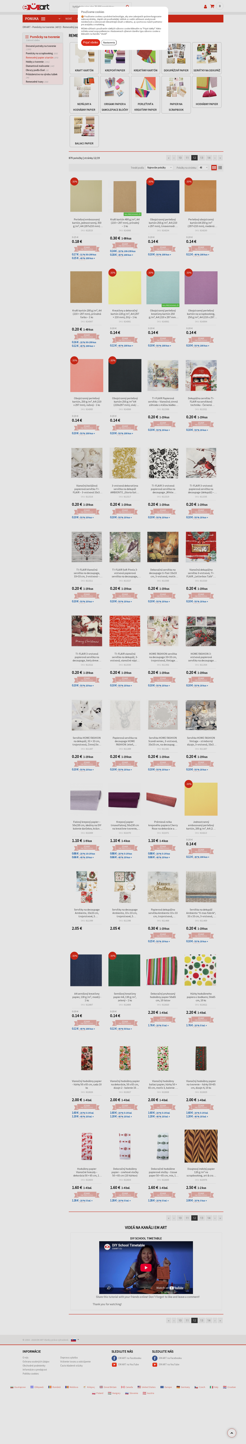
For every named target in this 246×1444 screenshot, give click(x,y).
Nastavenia (109, 42)
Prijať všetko (90, 42)
